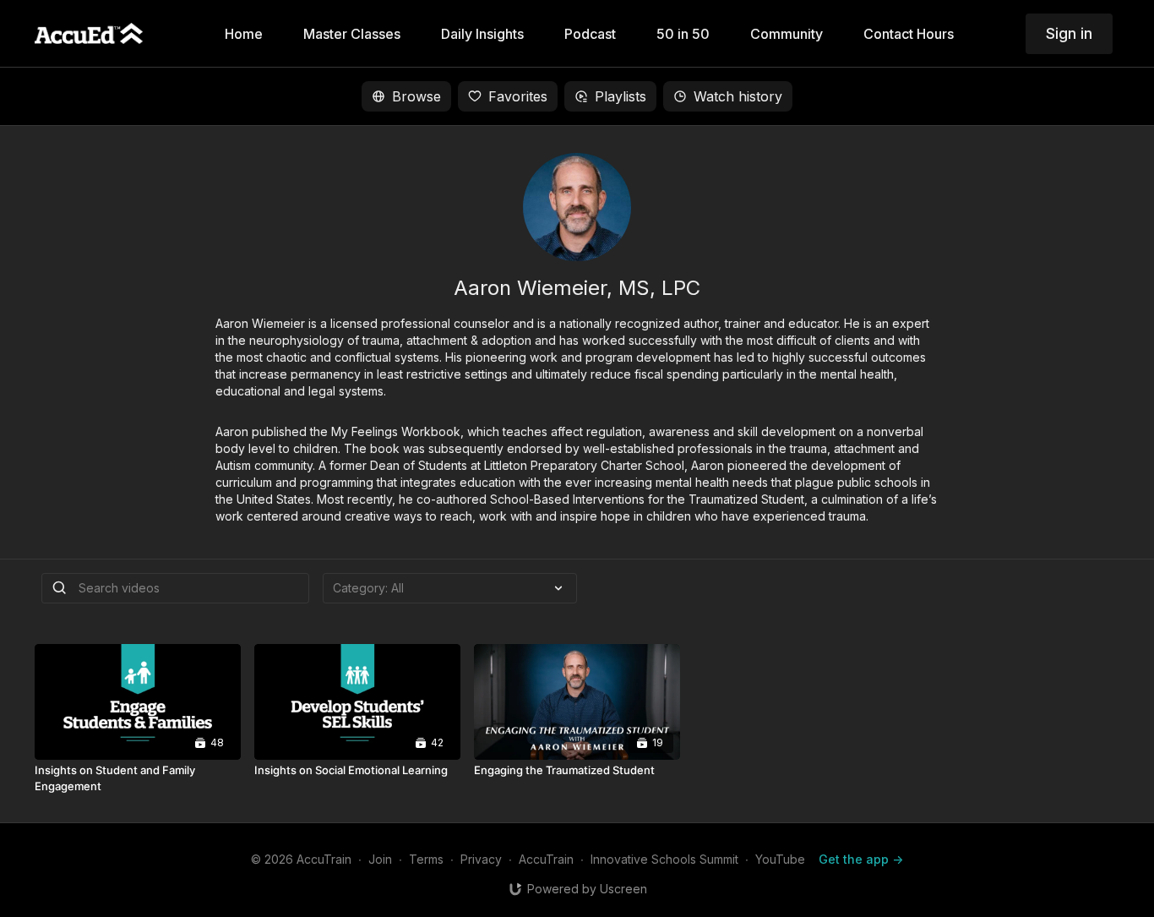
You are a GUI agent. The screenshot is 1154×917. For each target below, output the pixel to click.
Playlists (620, 96)
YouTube (780, 859)
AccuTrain (546, 859)
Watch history (738, 96)
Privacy (481, 859)
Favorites (517, 96)
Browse (416, 96)
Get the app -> (861, 859)
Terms (426, 859)
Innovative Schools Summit (664, 859)
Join (380, 859)
